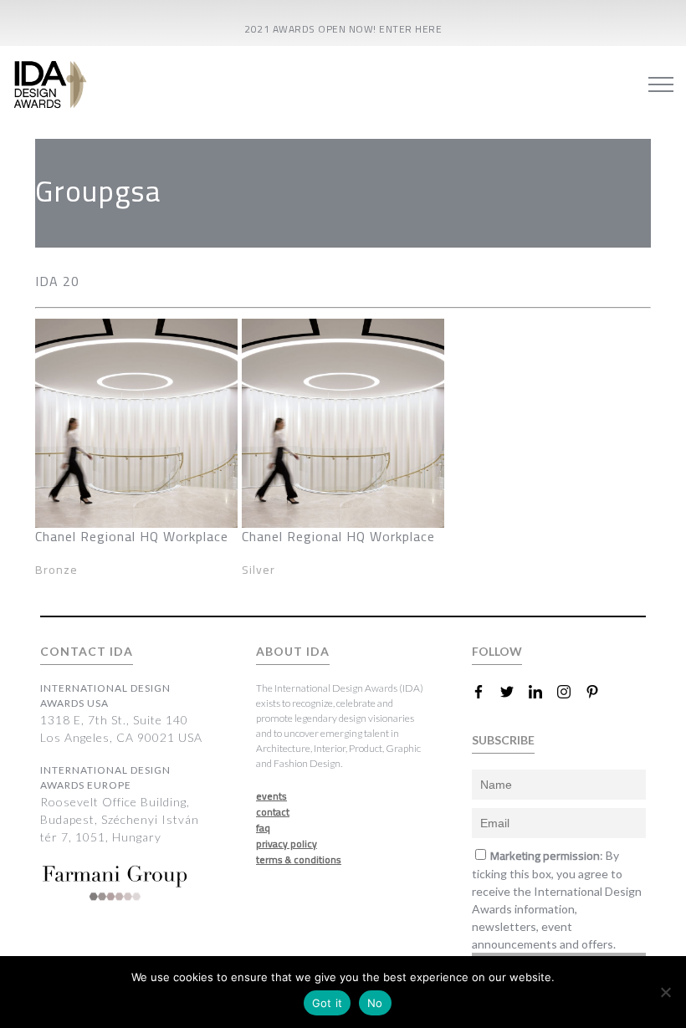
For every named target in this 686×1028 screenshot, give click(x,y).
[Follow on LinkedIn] (542, 691)
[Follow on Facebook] (485, 691)
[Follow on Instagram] (570, 691)
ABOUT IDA (293, 651)
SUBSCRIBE (503, 740)
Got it (327, 1003)
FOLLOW (497, 651)
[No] (665, 992)
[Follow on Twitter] (513, 691)
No (375, 1003)
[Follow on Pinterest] (599, 691)
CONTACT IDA (86, 651)
